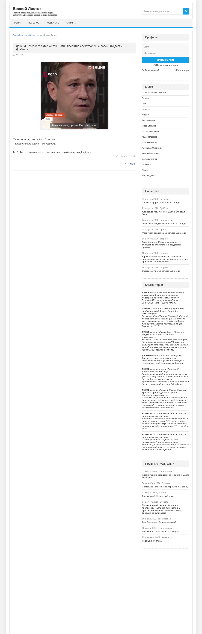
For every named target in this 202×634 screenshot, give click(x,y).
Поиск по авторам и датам (154, 93)
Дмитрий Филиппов (150, 153)
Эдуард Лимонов (149, 159)
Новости (146, 109)
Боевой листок (20, 35)
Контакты (71, 23)
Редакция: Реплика (152, 541)
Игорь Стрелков (149, 126)
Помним (145, 98)
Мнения (19, 55)
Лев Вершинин (148, 120)
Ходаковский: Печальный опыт (158, 496)
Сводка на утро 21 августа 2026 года (161, 202)
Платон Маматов (149, 142)
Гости (144, 104)
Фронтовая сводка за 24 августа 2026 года (164, 223)
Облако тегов (35, 35)
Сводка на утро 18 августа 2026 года (161, 271)
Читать (132, 163)
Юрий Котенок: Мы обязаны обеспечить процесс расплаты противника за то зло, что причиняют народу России (165, 259)
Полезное (33, 23)
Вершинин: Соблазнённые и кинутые (161, 531)
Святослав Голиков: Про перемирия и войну (165, 486)
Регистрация (182, 70)
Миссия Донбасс (149, 175)
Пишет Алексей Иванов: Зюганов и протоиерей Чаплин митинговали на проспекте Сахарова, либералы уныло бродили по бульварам (162, 509)
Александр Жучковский (152, 148)
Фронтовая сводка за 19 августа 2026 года (164, 233)
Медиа (145, 170)
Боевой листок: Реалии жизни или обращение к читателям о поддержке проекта (161, 244)
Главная (17, 23)
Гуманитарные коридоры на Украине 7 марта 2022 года (165, 476)
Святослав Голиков (150, 131)
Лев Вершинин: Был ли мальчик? (159, 522)
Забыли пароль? (150, 70)
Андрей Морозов (149, 137)
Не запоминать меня (167, 65)
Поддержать (52, 23)
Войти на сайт (165, 60)
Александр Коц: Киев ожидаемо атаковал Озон (163, 212)
